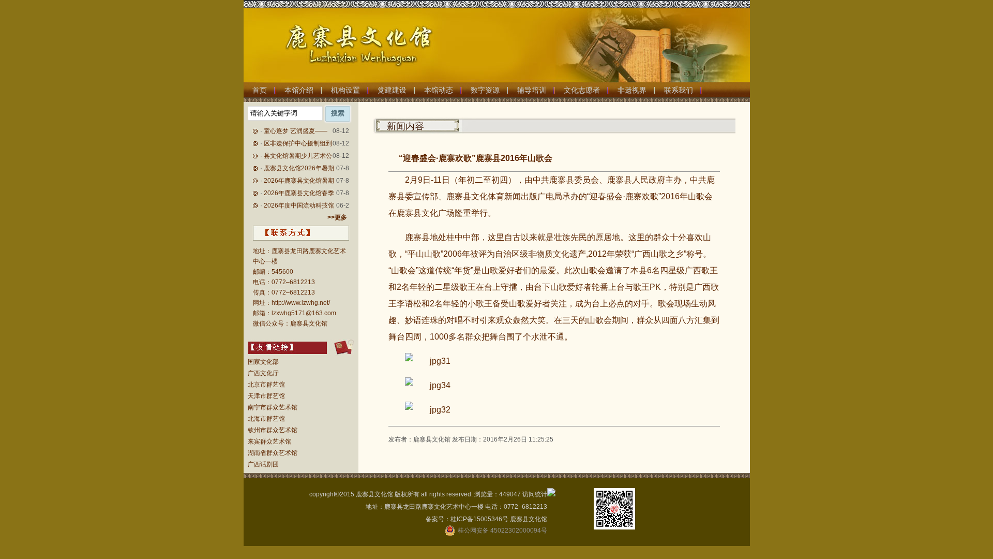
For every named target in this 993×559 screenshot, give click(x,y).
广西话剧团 (263, 464)
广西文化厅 (263, 373)
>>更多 (337, 217)
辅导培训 (531, 90)
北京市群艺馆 (266, 384)
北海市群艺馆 (266, 418)
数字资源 (485, 90)
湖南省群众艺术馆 (272, 453)
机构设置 (345, 90)
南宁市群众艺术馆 (272, 407)
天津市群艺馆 (266, 396)
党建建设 (392, 90)
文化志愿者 (582, 90)
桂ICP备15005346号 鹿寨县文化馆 (498, 519)
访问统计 (534, 494)
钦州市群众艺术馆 (272, 430)
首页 (259, 90)
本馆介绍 (298, 90)
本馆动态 (438, 90)
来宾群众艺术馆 (269, 441)
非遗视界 (632, 90)
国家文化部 (263, 361)
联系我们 (678, 90)
